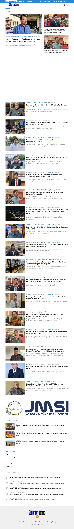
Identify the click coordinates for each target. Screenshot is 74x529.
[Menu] (7, 4)
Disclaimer (42, 522)
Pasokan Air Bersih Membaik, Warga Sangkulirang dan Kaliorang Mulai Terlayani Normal (40, 442)
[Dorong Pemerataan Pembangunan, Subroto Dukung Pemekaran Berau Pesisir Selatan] (24, 24)
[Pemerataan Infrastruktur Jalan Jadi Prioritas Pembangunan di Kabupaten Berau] (15, 109)
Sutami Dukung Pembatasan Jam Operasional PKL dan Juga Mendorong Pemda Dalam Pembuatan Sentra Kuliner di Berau (47, 211)
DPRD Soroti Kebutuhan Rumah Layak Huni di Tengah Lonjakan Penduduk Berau (55, 52)
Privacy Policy (51, 522)
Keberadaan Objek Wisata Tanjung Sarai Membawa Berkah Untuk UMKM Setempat (35, 477)
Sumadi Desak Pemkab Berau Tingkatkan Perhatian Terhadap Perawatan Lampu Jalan (44, 175)
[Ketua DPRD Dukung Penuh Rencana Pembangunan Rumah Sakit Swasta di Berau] (15, 161)
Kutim (9, 461)
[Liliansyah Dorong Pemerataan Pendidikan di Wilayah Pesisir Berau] (15, 370)
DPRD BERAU (20, 36)
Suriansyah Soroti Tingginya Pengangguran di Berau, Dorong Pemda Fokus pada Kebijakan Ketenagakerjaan (45, 350)
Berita (14, 36)
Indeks (28, 522)
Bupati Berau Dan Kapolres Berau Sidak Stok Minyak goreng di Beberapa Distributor (35, 488)
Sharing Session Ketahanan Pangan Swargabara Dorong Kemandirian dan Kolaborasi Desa (42, 434)
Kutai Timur (10, 464)
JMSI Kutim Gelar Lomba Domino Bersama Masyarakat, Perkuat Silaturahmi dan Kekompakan (40, 426)
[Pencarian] (67, 4)
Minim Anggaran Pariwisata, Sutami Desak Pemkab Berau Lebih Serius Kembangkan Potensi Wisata (55, 30)
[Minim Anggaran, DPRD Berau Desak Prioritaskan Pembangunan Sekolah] (15, 143)
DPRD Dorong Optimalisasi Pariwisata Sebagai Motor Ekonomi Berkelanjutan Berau (44, 315)
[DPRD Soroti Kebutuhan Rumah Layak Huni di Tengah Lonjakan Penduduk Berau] (56, 42)
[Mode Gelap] (64, 4)
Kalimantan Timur (12, 458)
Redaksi (21, 522)
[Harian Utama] (13, 4)
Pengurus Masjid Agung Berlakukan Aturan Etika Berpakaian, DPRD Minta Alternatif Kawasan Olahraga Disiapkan (47, 280)
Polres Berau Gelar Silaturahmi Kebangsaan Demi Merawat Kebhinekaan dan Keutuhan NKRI (37, 483)
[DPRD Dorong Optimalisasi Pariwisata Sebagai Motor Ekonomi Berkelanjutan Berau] (15, 318)
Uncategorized (52, 259)
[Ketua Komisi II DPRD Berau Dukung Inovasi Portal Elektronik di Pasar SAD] (15, 231)
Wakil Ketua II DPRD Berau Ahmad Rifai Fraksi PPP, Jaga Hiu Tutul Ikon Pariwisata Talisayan (37, 494)
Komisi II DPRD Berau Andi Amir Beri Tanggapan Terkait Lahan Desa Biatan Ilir (33, 500)
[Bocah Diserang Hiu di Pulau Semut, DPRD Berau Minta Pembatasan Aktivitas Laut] (15, 388)
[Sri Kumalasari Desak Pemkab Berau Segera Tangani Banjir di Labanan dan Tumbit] (15, 335)
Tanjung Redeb (28, 36)
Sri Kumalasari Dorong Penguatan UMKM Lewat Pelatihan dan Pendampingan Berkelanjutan (46, 263)
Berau (28, 120)
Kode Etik (34, 522)
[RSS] (37, 516)
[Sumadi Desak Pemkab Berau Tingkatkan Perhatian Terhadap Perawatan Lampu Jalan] (15, 178)
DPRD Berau (10, 467)
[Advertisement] (37, 79)
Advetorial (9, 36)
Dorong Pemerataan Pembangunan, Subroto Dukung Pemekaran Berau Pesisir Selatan (23, 40)
